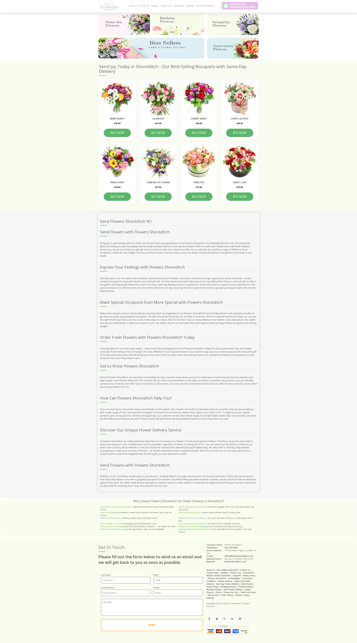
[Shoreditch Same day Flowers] (124, 24)
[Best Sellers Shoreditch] (151, 48)
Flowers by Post (231, 592)
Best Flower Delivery (233, 589)
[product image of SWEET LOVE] (239, 161)
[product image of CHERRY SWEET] (198, 97)
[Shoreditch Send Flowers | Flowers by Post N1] (108, 6)
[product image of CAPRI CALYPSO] (239, 97)
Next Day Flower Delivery (227, 584)
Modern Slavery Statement (218, 575)
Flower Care (166, 6)
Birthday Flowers (214, 589)
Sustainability (234, 578)
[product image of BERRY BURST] (117, 97)
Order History (227, 595)
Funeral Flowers (246, 586)
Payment (190, 6)
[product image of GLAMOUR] (158, 97)
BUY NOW (117, 133)
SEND (152, 625)
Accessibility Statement (227, 570)
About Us (133, 6)
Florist (218, 592)
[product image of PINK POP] (198, 161)
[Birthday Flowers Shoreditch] (178, 24)
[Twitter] (217, 619)
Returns (238, 595)
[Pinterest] (240, 619)
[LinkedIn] (232, 619)
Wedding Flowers (228, 586)
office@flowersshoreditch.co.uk (239, 556)
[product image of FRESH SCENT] (117, 161)
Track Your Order (248, 592)
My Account (213, 595)
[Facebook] (209, 619)
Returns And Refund (205, 6)
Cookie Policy (212, 572)
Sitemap (210, 598)
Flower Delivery (225, 581)
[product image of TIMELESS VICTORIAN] (158, 161)
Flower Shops (212, 586)
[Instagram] (224, 619)
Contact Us (144, 6)
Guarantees (179, 6)
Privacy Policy (249, 575)
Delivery (155, 6)
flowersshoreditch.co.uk (235, 561)
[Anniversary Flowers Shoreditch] (233, 48)
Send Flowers (247, 584)
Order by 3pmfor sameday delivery (242, 6)
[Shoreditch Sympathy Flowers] (233, 24)
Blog (247, 595)
